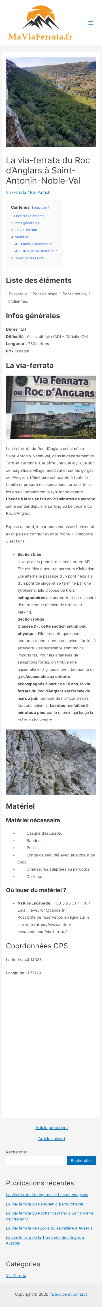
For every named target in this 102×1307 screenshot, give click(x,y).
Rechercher (16, 1152)
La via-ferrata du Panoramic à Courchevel (44, 1204)
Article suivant (51, 1139)
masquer (40, 208)
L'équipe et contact (69, 1294)
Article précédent (51, 1128)
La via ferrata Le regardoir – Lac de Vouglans (47, 1194)
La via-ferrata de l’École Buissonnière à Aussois (49, 1228)
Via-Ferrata (16, 192)
